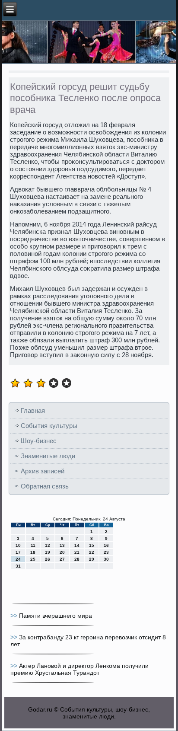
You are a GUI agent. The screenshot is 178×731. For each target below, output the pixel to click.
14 (76, 545)
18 (32, 552)
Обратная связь (45, 486)
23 (106, 552)
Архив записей (42, 471)
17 (18, 552)
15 (91, 545)
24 (18, 559)
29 (91, 559)
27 (62, 559)
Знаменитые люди (48, 456)
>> (14, 615)
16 (106, 545)
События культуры (49, 425)
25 (32, 559)
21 (76, 552)
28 (76, 559)
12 (47, 545)
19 (47, 552)
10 (18, 545)
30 (106, 559)
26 (47, 559)
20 (62, 552)
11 (33, 545)
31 (18, 566)
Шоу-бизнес (39, 440)
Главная (33, 410)
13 (62, 545)
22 (91, 552)
